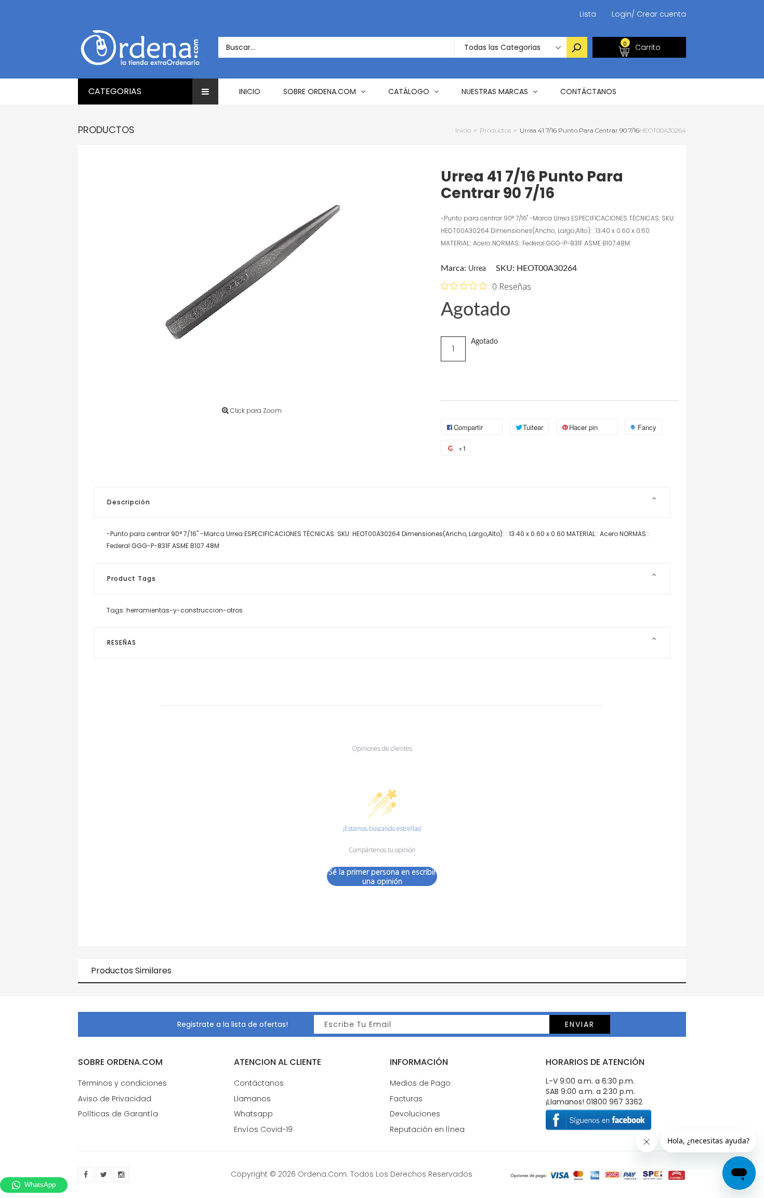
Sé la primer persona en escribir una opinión (382, 876)
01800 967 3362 (614, 1102)
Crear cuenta (658, 14)
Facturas (406, 1098)
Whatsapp (253, 1114)
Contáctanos (259, 1083)
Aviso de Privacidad (114, 1098)
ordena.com (322, 1174)
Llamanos (252, 1098)
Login (621, 14)
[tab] (382, 502)
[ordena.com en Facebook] (86, 1174)
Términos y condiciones (122, 1083)
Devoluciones (415, 1114)
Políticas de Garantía (118, 1114)
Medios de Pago (420, 1083)
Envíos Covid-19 (263, 1129)
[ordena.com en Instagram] (121, 1174)
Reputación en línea (427, 1129)
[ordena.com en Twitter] (103, 1174)
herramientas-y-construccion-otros (184, 610)
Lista (587, 14)
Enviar (580, 1024)
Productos (106, 129)
